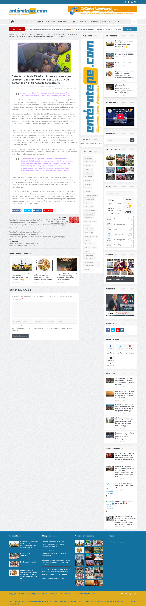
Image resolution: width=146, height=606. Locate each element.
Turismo (87, 269)
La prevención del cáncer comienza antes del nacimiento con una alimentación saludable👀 (43, 277)
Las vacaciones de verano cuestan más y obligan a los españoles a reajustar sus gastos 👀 (124, 395)
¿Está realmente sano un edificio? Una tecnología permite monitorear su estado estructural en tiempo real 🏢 (124, 422)
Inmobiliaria (88, 218)
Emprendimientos (90, 195)
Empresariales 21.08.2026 (58, 29)
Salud (86, 251)
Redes (94, 247)
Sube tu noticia (90, 259)
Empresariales (89, 199)
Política (20, 22)
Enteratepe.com (28, 594)
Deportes (39, 22)
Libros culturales (90, 221)
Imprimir (59, 88)
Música (87, 240)
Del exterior (88, 180)
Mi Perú (87, 225)
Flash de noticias (39, 86)
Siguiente (62, 217)
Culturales (82, 22)
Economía (29, 22)
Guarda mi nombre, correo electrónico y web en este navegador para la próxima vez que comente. (43, 329)
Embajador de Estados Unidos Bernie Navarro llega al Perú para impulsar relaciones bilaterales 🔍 (54, 544)
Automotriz (88, 158)
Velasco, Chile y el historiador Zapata (53, 578)
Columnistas (89, 165)
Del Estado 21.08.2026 (78, 29)
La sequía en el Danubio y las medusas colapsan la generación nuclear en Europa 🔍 (124, 436)
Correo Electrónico (71, 88)
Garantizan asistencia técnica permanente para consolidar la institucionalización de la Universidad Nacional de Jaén (124, 471)
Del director (50, 22)
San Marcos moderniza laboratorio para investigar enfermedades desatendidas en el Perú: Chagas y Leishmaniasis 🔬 (125, 520)
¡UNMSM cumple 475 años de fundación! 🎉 (124, 502)
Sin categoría (89, 255)
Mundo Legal (89, 232)
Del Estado (88, 177)
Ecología (87, 188)
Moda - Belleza (89, 229)
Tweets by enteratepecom (117, 542)
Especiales (88, 203)
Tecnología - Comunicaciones (90, 264)
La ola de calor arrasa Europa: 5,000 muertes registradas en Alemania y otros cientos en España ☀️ (56, 562)
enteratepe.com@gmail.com (85, 594)
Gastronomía (94, 22)
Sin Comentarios (50, 86)
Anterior (15, 241)
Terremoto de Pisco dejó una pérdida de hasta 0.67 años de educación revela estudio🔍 (124, 382)
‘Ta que (73, 22)
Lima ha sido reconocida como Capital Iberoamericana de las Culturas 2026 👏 (20, 277)
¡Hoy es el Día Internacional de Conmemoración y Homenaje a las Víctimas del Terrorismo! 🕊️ (67, 277)
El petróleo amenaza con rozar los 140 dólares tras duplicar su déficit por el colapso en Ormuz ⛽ (124, 408)
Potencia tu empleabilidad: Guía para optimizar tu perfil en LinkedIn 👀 (23, 244)
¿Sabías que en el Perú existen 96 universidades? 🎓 (124, 485)
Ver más (118, 22)
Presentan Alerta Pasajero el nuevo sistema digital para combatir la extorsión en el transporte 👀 (55, 553)
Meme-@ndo (62, 22)
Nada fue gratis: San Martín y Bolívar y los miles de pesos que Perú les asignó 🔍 (57, 221)
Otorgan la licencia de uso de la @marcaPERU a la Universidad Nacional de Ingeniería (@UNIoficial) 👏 (124, 456)
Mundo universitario (91, 236)
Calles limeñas (29, 86)
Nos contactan (90, 244)
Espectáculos (107, 22)
